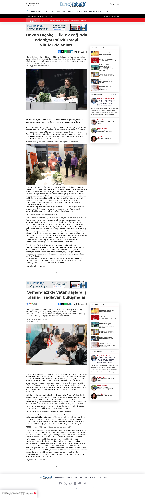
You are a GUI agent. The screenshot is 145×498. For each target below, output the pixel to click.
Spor (69, 11)
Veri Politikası (78, 477)
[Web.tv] (84, 483)
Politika (92, 11)
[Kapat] (35, 493)
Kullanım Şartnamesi (90, 477)
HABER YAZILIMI (53, 488)
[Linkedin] (75, 483)
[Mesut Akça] (94, 122)
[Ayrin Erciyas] (94, 139)
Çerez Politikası (69, 477)
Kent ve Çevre (35, 11)
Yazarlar (49, 16)
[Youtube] (79, 483)
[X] (65, 483)
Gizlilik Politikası (59, 477)
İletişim (105, 477)
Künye (99, 477)
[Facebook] (60, 483)
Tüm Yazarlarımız (114, 94)
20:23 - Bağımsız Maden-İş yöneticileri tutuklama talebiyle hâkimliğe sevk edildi (64, 20)
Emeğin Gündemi (48, 11)
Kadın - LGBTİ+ (60, 11)
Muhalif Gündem (102, 11)
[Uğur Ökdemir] (94, 130)
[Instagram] (70, 483)
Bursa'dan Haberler (79, 11)
